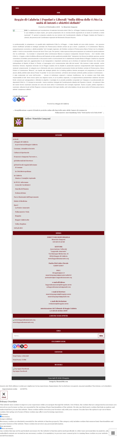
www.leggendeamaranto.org (58, 258)
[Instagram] (23, 100)
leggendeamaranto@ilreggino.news (58, 285)
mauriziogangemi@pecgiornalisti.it (58, 275)
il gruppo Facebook (20, 371)
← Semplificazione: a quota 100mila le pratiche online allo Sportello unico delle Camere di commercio (50, 110)
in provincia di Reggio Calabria (26, 144)
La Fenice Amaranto (22, 208)
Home (58, 12)
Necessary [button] (4, 414)
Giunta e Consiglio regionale (25, 178)
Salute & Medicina (20, 201)
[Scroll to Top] (113, 433)
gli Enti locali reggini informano (25, 165)
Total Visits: (17, 356)
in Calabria (18, 175)
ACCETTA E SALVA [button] (6, 436)
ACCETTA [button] (23, 389)
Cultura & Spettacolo (21, 152)
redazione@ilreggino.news (58, 304)
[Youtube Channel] (25, 346)
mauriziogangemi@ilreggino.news (58, 294)
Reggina (18, 216)
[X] (19, 100)
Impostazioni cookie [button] (9, 389)
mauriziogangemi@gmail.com (58, 296)
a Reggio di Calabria (61, 104)
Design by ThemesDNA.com (58, 381)
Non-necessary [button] (5, 426)
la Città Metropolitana (23, 171)
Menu (17, 8)
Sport (16, 205)
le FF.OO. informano (21, 182)
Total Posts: (17, 360)
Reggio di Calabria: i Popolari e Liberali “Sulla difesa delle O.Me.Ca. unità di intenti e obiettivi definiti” (58, 21)
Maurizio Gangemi (70, 27)
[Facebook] (15, 100)
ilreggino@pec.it (58, 273)
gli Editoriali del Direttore (23, 161)
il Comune (18, 167)
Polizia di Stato (20, 193)
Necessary (6, 416)
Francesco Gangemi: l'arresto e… (26, 157)
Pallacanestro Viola (22, 212)
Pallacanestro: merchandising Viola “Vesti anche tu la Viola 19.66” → (79, 113)
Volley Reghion (20, 224)
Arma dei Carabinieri (22, 185)
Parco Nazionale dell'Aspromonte (26, 197)
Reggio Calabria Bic (22, 220)
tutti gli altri (18, 228)
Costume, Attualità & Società (24, 148)
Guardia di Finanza (22, 189)
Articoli (15, 139)
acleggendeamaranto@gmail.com (59, 287)
